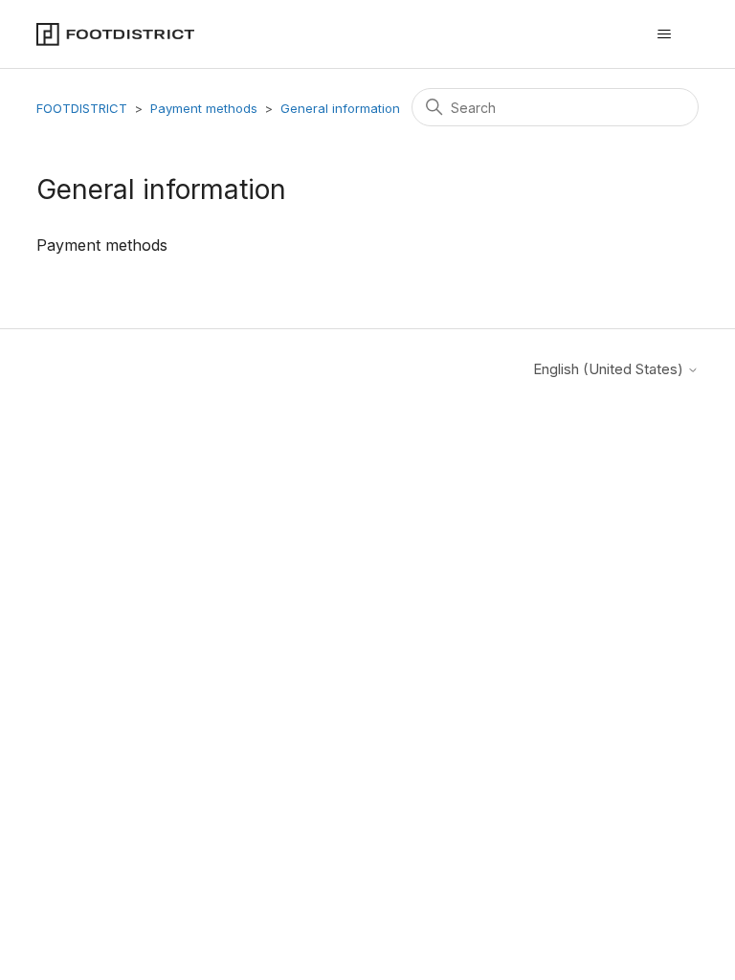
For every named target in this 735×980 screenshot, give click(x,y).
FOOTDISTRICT (81, 108)
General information (340, 108)
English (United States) (610, 369)
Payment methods (203, 108)
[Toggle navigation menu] (665, 34)
